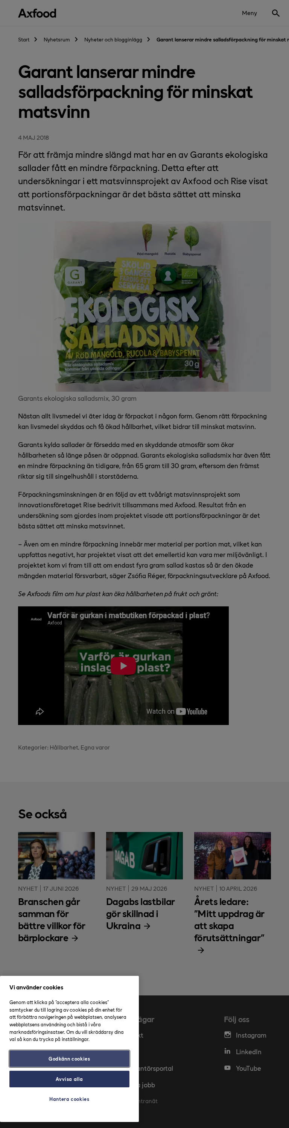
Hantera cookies (69, 1099)
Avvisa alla (69, 1079)
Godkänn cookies (69, 1058)
